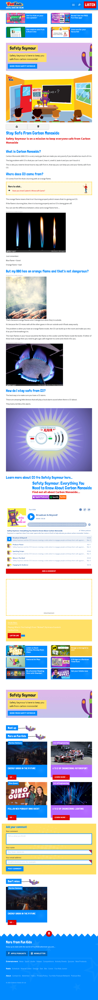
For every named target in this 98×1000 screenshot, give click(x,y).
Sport (27, 961)
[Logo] (10, 78)
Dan (41, 968)
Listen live (14, 635)
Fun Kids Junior (60, 968)
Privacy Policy (42, 976)
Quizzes (71, 961)
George (36, 968)
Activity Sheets (61, 961)
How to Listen (26, 968)
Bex (45, 968)
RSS (64, 497)
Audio (32, 961)
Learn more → (61, 777)
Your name (10, 847)
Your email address (13, 857)
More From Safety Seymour (22, 66)
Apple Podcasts (41, 497)
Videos (39, 961)
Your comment (12, 831)
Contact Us (16, 976)
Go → (12, 777)
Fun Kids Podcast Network (59, 976)
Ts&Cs (33, 976)
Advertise (26, 976)
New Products (81, 961)
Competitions (48, 961)
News (21, 961)
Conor (50, 968)
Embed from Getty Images (14, 211)
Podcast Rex (76, 976)
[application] (49, 98)
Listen (90, 5)
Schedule (15, 968)
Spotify (55, 497)
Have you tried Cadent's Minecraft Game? (28, 191)
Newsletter (39, 953)
